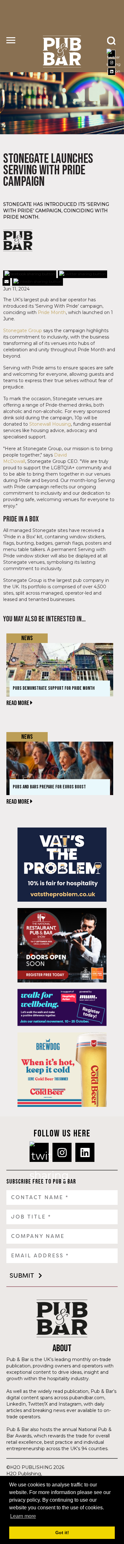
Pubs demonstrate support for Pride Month (53, 688)
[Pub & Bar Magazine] (61, 51)
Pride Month (52, 312)
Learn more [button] (23, 1516)
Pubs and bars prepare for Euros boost (49, 787)
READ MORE (18, 703)
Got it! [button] (62, 1532)
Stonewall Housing (50, 424)
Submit (22, 1275)
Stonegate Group (22, 330)
